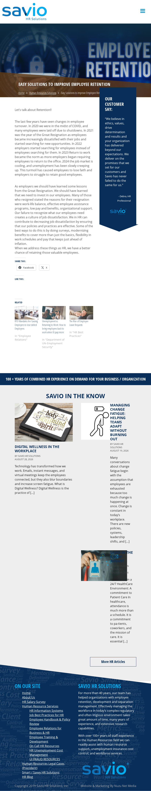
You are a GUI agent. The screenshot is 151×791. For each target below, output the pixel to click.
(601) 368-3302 (95, 2)
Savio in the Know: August (121, 556)
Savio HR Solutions (29, 456)
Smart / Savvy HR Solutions (40, 772)
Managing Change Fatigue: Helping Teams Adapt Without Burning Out (120, 422)
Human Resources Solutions (42, 93)
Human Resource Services (40, 706)
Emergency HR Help (136, 2)
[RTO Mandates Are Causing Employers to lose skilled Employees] (26, 312)
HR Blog (27, 777)
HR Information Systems (46, 711)
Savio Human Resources (119, 567)
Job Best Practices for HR (46, 715)
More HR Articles (113, 661)
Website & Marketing (94, 786)
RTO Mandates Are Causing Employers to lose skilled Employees (26, 324)
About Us (28, 697)
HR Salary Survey (33, 702)
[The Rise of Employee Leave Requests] (81, 312)
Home (21, 93)
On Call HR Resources (44, 746)
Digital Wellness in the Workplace (37, 448)
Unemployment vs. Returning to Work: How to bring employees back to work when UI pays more (54, 326)
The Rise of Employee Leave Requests (78, 323)
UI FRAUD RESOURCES (44, 759)
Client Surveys (115, 2)
